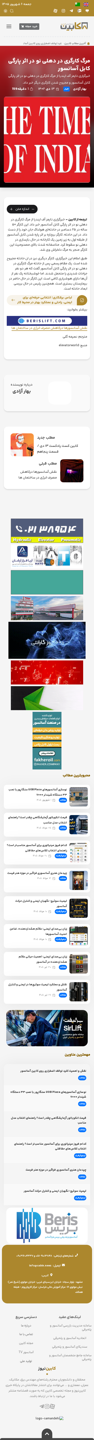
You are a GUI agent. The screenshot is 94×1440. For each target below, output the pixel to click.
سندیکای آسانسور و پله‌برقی (69, 1347)
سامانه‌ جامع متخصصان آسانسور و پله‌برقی (70, 1357)
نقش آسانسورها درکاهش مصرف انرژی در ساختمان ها (49, 328)
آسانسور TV (26, 1352)
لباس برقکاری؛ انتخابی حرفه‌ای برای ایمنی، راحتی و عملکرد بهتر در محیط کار (44, 300)
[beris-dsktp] (47, 321)
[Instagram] (63, 11)
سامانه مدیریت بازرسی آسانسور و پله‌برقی (71, 1327)
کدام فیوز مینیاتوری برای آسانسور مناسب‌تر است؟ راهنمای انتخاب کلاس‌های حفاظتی (37, 848)
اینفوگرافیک (61, 855)
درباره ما (26, 1326)
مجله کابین (26, 1343)
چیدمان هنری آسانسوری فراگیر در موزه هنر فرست (37, 873)
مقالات (63, 800)
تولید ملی (26, 1361)
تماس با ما (26, 1334)
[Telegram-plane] (71, 11)
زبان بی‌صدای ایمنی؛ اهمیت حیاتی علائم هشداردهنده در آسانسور (43, 959)
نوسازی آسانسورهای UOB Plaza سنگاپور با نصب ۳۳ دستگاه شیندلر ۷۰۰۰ (37, 792)
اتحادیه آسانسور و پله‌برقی (69, 1338)
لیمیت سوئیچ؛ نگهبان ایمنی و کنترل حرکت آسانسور (55, 1191)
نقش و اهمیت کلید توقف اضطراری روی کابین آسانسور (53, 44)
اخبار (66, 89)
